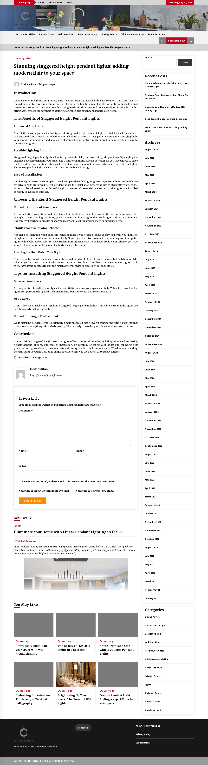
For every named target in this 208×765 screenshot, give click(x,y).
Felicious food (152, 642)
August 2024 (151, 352)
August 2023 (151, 454)
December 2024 (153, 318)
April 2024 (150, 386)
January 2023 (151, 513)
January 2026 (151, 208)
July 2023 (149, 462)
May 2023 (149, 479)
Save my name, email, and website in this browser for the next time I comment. (68, 481)
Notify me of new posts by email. (95, 490)
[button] (162, 40)
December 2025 (153, 217)
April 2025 (150, 284)
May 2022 (149, 564)
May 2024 (149, 378)
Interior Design (153, 676)
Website (23, 466)
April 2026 (150, 183)
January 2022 (151, 598)
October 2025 (152, 234)
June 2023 (150, 471)
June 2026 (150, 166)
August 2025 (151, 251)
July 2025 (149, 259)
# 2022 (41, 2)
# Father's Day (55, 2)
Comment (26, 410)
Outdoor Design (153, 693)
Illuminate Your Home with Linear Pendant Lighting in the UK (69, 532)
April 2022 (150, 572)
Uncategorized (23, 58)
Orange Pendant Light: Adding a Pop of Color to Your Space (116, 699)
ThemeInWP (69, 760)
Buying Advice (109, 34)
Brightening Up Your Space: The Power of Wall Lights (75, 699)
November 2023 (153, 428)
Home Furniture (156, 34)
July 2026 (149, 157)
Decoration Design (88, 34)
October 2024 (152, 335)
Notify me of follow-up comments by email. (44, 490)
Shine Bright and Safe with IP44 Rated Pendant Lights (117, 649)
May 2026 (149, 174)
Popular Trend (46, 34)
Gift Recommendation (132, 34)
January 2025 (151, 310)
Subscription (143, 742)
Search (148, 57)
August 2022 (151, 547)
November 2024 (153, 327)
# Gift (69, 2)
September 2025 (153, 242)
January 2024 (151, 412)
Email (80, 450)
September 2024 (153, 344)
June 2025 (150, 268)
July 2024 (149, 361)
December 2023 (153, 420)
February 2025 (152, 301)
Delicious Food (66, 34)
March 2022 (150, 581)
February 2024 (152, 403)
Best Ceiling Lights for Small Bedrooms (166, 118)
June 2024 (150, 369)
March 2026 (150, 191)
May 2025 (149, 276)
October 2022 (152, 539)
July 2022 (149, 555)
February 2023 (152, 505)
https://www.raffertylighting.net (46, 375)
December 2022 (153, 522)
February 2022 (152, 589)
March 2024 (150, 395)
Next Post (20, 517)
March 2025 (150, 293)
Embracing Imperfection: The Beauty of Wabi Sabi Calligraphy (33, 699)
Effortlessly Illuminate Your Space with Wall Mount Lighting (32, 649)
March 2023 (150, 496)
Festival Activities (25, 34)
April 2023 (150, 488)
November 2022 (153, 530)
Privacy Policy (143, 734)
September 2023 (153, 445)
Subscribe (83, 727)
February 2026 (152, 200)
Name (23, 450)
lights (18, 525)
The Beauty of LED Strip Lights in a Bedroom (74, 647)
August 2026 (151, 149)
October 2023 (152, 437)
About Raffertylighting (148, 725)
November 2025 (153, 225)
